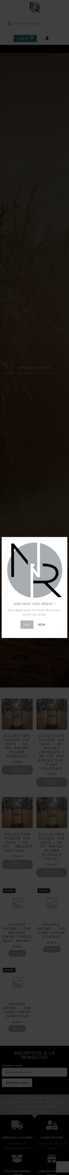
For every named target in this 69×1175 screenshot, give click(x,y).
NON (41, 624)
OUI (27, 624)
